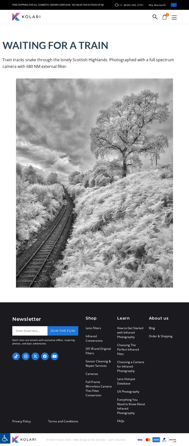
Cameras (92, 374)
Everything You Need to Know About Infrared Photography (131, 406)
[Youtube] (54, 356)
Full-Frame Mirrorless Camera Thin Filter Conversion (99, 388)
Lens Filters (93, 328)
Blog (152, 328)
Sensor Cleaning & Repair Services (98, 363)
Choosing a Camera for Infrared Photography (130, 366)
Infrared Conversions (94, 338)
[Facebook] (45, 356)
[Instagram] (26, 356)
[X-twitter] (35, 356)
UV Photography (128, 391)
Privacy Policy (21, 421)
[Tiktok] (16, 356)
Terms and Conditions (63, 421)
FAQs (120, 421)
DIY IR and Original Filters (98, 351)
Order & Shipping (161, 336)
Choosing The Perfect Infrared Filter (128, 349)
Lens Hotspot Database (126, 381)
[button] (174, 17)
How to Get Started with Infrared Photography (130, 332)
